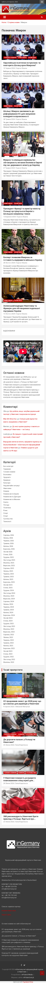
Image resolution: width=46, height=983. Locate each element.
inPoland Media (27, 975)
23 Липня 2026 (8, 822)
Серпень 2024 (8, 601)
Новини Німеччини (9, 911)
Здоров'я (6, 477)
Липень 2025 (8, 571)
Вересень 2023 (9, 632)
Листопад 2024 (9, 593)
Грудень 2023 (8, 624)
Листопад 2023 (9, 626)
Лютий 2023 (7, 651)
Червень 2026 (8, 541)
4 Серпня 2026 (8, 707)
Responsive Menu (42, 2)
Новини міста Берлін (11, 494)
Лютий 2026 (7, 552)
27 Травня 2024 (9, 168)
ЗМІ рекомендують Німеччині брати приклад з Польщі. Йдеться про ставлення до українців (20, 819)
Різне (5, 510)
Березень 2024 (9, 615)
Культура (6, 483)
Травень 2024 (8, 610)
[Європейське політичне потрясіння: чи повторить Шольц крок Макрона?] (23, 47)
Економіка (7, 475)
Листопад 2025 (9, 560)
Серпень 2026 (8, 535)
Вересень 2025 (9, 566)
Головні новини (10, 57)
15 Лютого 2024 (9, 314)
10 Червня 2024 (9, 68)
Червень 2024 (8, 607)
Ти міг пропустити (12, 670)
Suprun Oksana (21, 68)
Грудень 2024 (8, 590)
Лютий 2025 (7, 585)
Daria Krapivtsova (21, 745)
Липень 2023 (8, 637)
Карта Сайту (6, 915)
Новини (6, 491)
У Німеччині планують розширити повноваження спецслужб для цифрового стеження (19, 780)
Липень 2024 (8, 604)
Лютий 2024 (7, 618)
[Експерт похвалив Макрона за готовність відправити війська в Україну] (23, 242)
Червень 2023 (8, 640)
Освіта (5, 502)
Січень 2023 (7, 654)
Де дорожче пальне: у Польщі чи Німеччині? (20, 382)
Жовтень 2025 (8, 563)
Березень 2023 (9, 648)
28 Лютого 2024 (9, 263)
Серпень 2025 (8, 568)
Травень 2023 (8, 643)
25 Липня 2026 (8, 745)
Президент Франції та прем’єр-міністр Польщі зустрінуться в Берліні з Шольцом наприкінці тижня (21, 211)
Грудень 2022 (8, 657)
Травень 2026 (8, 543)
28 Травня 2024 (9, 119)
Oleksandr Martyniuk (22, 707)
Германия (7, 469)
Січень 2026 (7, 555)
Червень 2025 (8, 574)
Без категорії (8, 466)
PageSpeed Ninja (28, 982)
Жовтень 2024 (8, 596)
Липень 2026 (8, 538)
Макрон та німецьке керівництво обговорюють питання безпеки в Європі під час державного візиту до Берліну (22, 162)
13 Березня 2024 (9, 217)
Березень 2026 (9, 549)
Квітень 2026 (8, 546)
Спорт (5, 513)
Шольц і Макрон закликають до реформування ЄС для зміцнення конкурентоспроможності (19, 114)
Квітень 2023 (8, 646)
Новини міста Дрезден (12, 497)
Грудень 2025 (8, 557)
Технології (7, 521)
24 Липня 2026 (8, 783)
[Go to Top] (42, 973)
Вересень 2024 (9, 599)
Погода (6, 505)
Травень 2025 (8, 577)
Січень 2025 (7, 588)
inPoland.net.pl (28, 977)
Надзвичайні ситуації (11, 486)
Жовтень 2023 (8, 629)
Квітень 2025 (8, 579)
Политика (32, 57)
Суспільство (8, 519)
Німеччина (22, 57)
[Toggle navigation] (4, 17)
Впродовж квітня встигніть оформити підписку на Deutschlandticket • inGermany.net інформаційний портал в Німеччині (22, 445)
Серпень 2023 (8, 635)
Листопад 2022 (9, 659)
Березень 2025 (9, 582)
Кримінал (6, 480)
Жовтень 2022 (8, 662)
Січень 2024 (7, 621)
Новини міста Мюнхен (11, 499)
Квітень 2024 (8, 613)
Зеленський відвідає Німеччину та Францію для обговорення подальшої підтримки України (21, 308)
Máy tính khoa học (10, 419)
